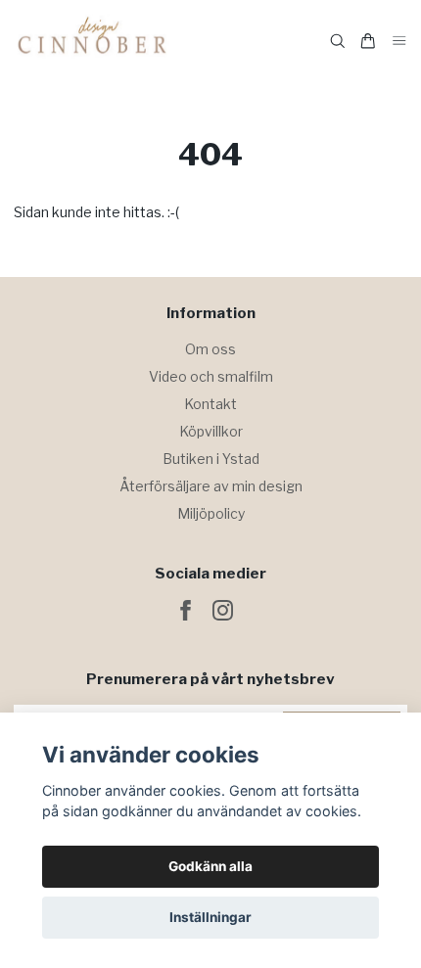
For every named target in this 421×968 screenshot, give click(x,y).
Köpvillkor (211, 431)
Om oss (210, 349)
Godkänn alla (210, 866)
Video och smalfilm (211, 376)
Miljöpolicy (211, 513)
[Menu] (399, 42)
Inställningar (210, 917)
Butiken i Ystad (211, 458)
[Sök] (337, 41)
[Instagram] (222, 610)
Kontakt (210, 403)
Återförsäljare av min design (211, 486)
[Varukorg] (368, 41)
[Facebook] (185, 610)
